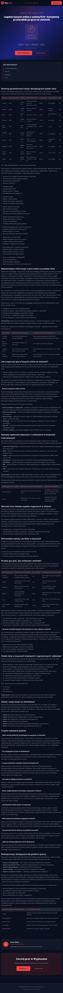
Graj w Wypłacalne (23, 53)
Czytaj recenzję (40, 53)
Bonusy (7, 71)
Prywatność (26, 989)
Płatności (7, 74)
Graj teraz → (56, 3)
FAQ (6, 77)
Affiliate (38, 989)
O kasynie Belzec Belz (11, 68)
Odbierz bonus (39, 968)
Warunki (33, 989)
